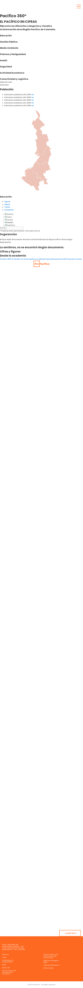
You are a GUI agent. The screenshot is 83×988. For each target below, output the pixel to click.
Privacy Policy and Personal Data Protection (9, 972)
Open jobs (6, 967)
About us (5, 954)
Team (4, 957)
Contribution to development (8, 961)
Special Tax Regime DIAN (51, 961)
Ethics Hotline (49, 968)
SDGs (4, 965)
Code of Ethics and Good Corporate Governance (51, 956)
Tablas (7, 207)
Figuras (7, 201)
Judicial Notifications (51, 965)
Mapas (7, 204)
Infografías (9, 210)
